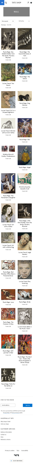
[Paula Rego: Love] (8, 294)
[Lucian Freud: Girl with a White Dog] (8, 238)
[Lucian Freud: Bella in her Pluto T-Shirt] (25, 316)
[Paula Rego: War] (25, 128)
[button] (6, 3)
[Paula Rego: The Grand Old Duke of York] (25, 39)
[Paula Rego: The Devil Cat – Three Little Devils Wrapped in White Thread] (25, 344)
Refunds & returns (6, 439)
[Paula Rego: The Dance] (25, 69)
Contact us (3, 434)
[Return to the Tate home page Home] (16, 3)
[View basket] (31, 3)
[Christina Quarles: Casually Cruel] (25, 179)
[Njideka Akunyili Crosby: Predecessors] (8, 149)
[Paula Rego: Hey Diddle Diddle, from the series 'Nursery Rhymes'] (8, 39)
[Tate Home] (16, 455)
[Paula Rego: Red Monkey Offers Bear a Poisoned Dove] (8, 265)
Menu (2, 2)
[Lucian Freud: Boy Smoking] (25, 270)
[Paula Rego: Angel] (25, 155)
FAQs (2, 437)
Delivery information (6, 432)
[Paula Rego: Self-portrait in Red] (8, 341)
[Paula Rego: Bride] (25, 294)
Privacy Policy (6, 412)
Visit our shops (5, 424)
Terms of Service (16, 412)
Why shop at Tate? (6, 421)
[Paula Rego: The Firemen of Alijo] (8, 314)
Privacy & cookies (9, 450)
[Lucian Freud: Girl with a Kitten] (8, 213)
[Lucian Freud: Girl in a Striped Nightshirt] (8, 100)
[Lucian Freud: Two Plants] (8, 72)
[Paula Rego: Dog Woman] (25, 96)
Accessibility (24, 450)
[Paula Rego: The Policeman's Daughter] (8, 183)
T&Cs (18, 450)
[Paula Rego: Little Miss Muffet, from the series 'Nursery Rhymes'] (25, 211)
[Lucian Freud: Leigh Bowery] (25, 241)
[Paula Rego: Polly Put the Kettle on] (8, 375)
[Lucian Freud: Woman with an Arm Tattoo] (8, 123)
